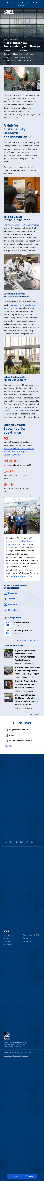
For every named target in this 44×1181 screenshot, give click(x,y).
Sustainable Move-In (22, 622)
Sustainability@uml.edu (14, 1046)
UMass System (27, 1052)
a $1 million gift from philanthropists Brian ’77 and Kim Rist (20, 541)
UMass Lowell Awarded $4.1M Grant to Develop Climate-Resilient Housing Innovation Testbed (26, 700)
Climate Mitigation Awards (22, 576)
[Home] (9, 12)
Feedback (25, 1055)
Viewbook (8, 935)
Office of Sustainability (14, 410)
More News (34, 714)
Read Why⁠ (21, 5)
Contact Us (18, 1052)
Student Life (28, 938)
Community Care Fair (22, 630)
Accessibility (17, 1055)
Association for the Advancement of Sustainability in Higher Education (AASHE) (19, 451)
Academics (9, 941)
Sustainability (14, 39)
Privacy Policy (8, 1055)
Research (8, 944)
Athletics (27, 941)
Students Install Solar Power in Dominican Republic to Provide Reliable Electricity (27, 670)
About (6, 938)
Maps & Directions (9, 1052)
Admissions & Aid (31, 935)
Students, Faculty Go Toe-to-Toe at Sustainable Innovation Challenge (26, 684)
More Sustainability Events (28, 641)
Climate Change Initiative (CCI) (21, 225)
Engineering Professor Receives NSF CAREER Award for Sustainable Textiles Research (25, 655)
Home (5, 39)
